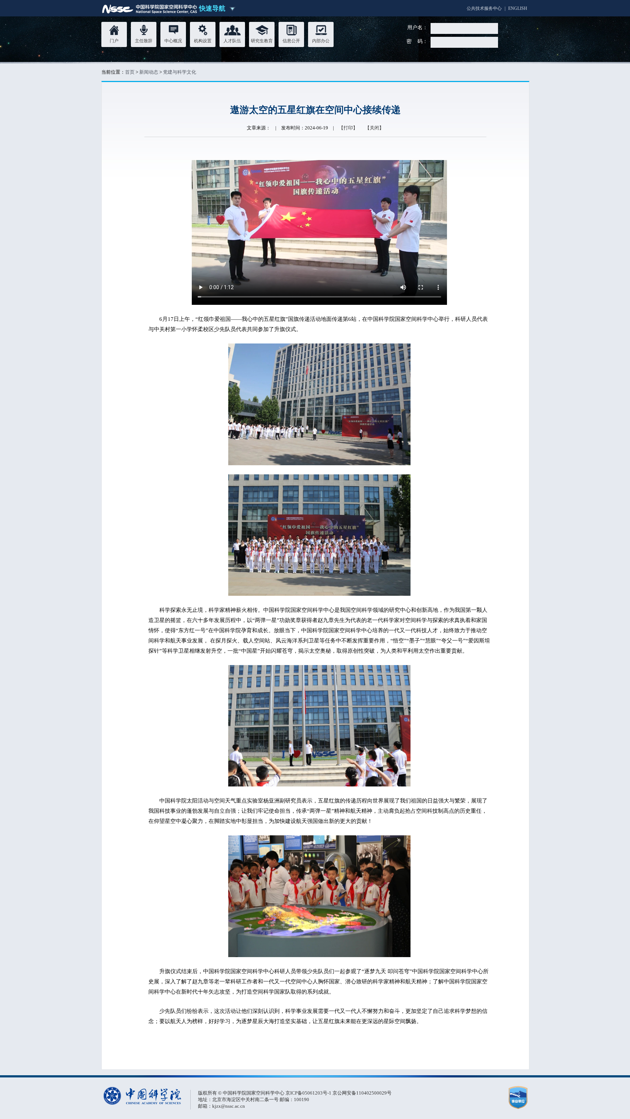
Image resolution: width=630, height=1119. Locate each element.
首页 (130, 72)
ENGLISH (517, 8)
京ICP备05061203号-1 (308, 1093)
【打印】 (348, 128)
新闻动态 (148, 72)
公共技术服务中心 (484, 8)
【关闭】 (374, 128)
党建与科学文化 (179, 72)
